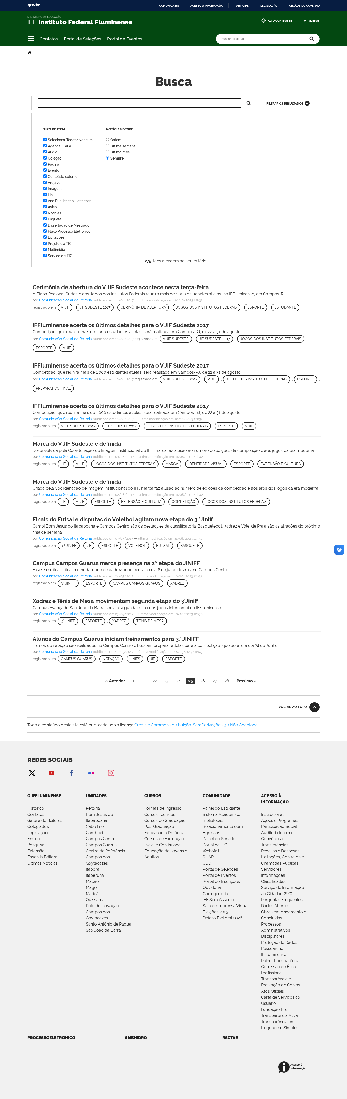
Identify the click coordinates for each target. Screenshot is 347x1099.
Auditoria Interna (276, 832)
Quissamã (95, 899)
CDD (207, 863)
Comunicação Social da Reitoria (65, 300)
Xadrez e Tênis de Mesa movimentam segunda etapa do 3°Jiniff (115, 601)
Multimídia (56, 250)
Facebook (71, 773)
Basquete (189, 546)
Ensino (33, 838)
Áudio (52, 152)
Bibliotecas (213, 820)
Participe (242, 5)
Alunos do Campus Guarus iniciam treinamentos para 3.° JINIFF (116, 638)
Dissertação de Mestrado (68, 225)
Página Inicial (30, 52)
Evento (53, 170)
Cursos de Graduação (165, 820)
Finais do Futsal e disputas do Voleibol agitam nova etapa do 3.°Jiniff (123, 519)
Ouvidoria (212, 887)
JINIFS (135, 659)
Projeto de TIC (60, 244)
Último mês (120, 152)
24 (178, 681)
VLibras (314, 20)
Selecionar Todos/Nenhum (70, 140)
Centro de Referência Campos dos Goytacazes (105, 857)
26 (202, 681)
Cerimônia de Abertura (143, 307)
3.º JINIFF (68, 546)
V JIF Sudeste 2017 (180, 379)
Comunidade (216, 795)
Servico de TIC (60, 256)
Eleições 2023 (215, 912)
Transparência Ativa (279, 1015)
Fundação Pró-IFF (278, 1009)
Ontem (115, 140)
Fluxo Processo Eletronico (69, 231)
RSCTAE (230, 1037)
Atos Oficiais (272, 991)
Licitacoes (56, 237)
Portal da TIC (215, 844)
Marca (172, 464)
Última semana (123, 146)
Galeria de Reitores (44, 820)
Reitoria (93, 808)
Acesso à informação (206, 5)
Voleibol (137, 546)
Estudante (285, 307)
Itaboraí (93, 869)
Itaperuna (95, 875)
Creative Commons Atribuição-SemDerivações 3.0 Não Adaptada (196, 725)
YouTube (51, 773)
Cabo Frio (95, 826)
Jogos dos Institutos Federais (206, 307)
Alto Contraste (280, 20)
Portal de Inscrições (221, 881)
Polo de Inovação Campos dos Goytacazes (102, 911)
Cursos (152, 795)
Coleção (54, 158)
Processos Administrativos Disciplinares (275, 930)
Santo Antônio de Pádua (108, 924)
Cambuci (94, 832)
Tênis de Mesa (150, 621)
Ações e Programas (279, 820)
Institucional (272, 814)
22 (155, 681)
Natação (111, 659)
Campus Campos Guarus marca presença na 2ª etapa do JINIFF (116, 563)
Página (53, 164)
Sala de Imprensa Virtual (225, 905)
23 (166, 681)
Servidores (271, 869)
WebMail (211, 851)
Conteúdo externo (62, 176)
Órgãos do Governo (304, 5)
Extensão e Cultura (281, 464)
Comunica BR (169, 5)
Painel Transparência (280, 960)
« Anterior (115, 681)
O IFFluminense (44, 795)
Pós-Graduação (159, 826)
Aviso (52, 207)
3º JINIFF (68, 583)
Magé (91, 887)
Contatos (49, 38)
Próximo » (246, 681)
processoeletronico (51, 1037)
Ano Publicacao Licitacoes (69, 201)
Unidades (96, 795)
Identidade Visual (205, 464)
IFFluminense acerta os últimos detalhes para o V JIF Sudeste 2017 (121, 325)
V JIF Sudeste (176, 339)
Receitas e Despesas (280, 851)
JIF (63, 464)
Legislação (268, 5)
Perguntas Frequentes (282, 899)
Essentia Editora (42, 857)
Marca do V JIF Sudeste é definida (77, 443)
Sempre (117, 158)
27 (215, 681)
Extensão (36, 851)
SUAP (208, 857)
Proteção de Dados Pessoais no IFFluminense (279, 948)
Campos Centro (101, 838)
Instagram (111, 773)
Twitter (31, 773)
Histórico (35, 808)
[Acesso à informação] (293, 1067)
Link (51, 195)
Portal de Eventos (124, 38)
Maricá (92, 893)
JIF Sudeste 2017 (95, 307)
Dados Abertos (275, 905)
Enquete (54, 219)
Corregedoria (215, 893)
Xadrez (177, 583)
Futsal (163, 546)
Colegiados (38, 826)
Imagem (55, 189)
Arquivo (54, 183)
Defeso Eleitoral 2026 (222, 918)
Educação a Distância (164, 832)
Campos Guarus (101, 844)
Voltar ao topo (293, 707)
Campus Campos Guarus (136, 583)
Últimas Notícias (42, 863)
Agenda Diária (59, 146)
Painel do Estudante (221, 808)
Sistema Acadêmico (221, 814)
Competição (183, 502)
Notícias (54, 213)
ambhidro (136, 1037)
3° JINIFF (68, 621)
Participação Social (279, 826)
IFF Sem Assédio (218, 899)
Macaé (92, 881)
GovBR (33, 5)
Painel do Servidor (220, 838)
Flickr (91, 773)
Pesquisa (35, 844)
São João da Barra (103, 930)
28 (227, 681)
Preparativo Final (53, 388)
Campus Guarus (76, 659)
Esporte (255, 307)
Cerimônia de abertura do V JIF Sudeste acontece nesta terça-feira (121, 287)
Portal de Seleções (82, 38)
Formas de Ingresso (163, 808)
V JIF (65, 307)
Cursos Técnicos (159, 814)
